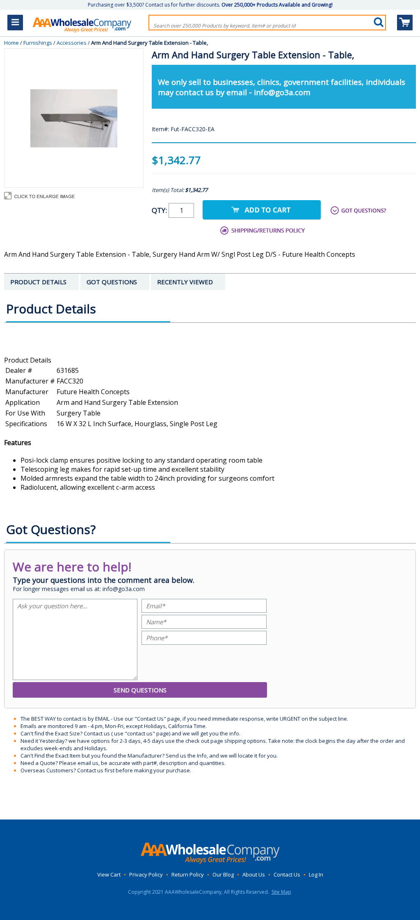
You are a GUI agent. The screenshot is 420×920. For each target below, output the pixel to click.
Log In (316, 874)
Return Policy (187, 874)
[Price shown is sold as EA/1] (210, 351)
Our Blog (223, 874)
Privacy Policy (146, 874)
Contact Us (287, 874)
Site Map (281, 891)
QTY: (160, 210)
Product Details (27, 360)
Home (11, 42)
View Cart (109, 874)
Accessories (72, 42)
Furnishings (37, 42)
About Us (253, 874)
